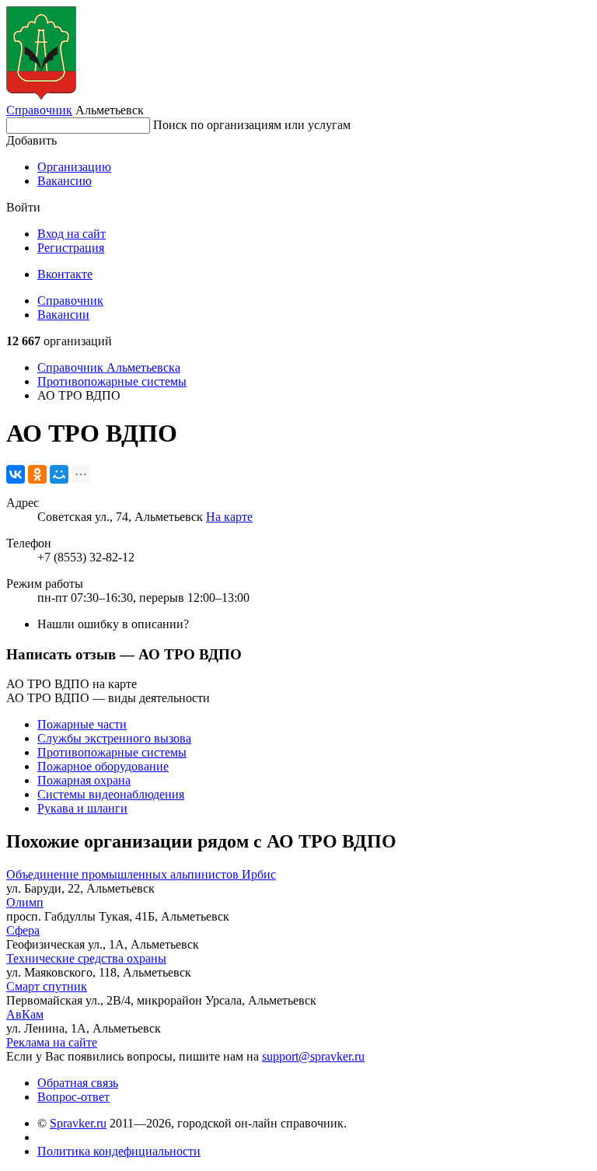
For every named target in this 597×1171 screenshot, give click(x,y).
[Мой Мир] (59, 474)
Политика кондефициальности (119, 1151)
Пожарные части (82, 724)
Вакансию (64, 180)
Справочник (39, 110)
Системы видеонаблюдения (110, 794)
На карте (229, 516)
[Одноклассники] (37, 474)
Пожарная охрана (84, 780)
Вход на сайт (71, 233)
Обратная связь (77, 1082)
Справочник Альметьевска (108, 367)
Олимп (25, 902)
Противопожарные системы (112, 381)
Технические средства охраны (86, 958)
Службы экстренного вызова (114, 738)
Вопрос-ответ (73, 1096)
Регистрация (70, 247)
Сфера (23, 930)
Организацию (74, 166)
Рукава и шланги (82, 808)
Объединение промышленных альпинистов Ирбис (141, 874)
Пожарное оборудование (103, 766)
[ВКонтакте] (15, 474)
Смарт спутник (46, 986)
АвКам (25, 1014)
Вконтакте (65, 274)
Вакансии (63, 314)
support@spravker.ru (313, 1056)
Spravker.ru (78, 1123)
